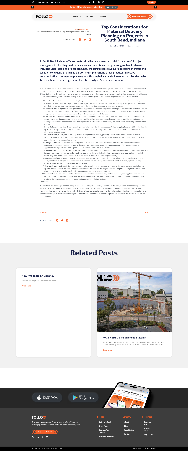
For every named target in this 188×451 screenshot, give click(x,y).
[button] (32, 7)
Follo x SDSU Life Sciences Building (124, 337)
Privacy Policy (137, 448)
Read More (26, 286)
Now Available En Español (38, 275)
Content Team (84, 29)
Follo (76, 29)
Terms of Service (150, 448)
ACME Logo (58, 448)
